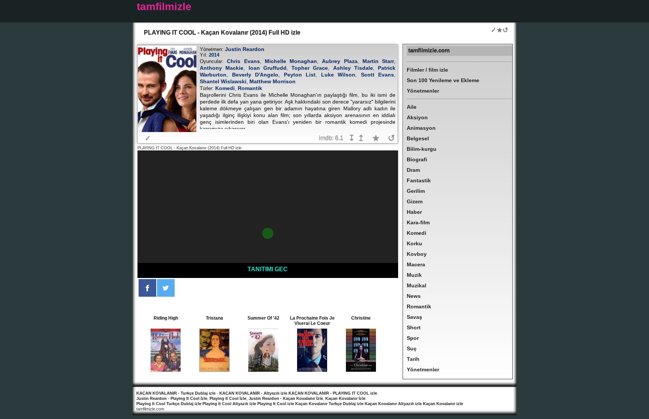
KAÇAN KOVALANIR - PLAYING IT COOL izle (332, 393)
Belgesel (418, 138)
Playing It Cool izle (275, 403)
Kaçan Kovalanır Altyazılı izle (393, 403)
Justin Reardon (244, 49)
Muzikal (416, 285)
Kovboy (417, 254)
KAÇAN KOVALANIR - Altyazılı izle (253, 393)
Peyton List (300, 75)
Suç (412, 348)
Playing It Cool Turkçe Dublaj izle (168, 403)
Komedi (225, 88)
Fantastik (419, 180)
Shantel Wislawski (223, 81)
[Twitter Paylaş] (166, 288)
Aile (412, 107)
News (414, 296)
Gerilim (416, 191)
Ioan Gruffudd (268, 68)
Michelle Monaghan (291, 61)
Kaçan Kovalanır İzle (345, 398)
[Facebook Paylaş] (147, 288)
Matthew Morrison (272, 81)
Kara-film (418, 222)
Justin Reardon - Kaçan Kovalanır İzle (286, 398)
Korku (414, 243)
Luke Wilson (338, 75)
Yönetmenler (423, 91)
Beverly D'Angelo (255, 75)
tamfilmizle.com (429, 50)
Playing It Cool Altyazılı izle (229, 403)
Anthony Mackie (221, 68)
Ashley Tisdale (353, 68)
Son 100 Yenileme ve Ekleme (443, 80)
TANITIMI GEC (268, 269)
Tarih (413, 359)
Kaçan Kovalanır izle (443, 403)
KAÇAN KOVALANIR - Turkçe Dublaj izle (176, 393)
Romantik (250, 88)
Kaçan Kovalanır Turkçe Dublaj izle (329, 403)
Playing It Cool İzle (228, 398)
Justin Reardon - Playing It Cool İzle (171, 398)
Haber (414, 212)
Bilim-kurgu (421, 149)
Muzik (414, 275)
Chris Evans (243, 61)
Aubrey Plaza (339, 61)
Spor (413, 338)
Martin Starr (378, 61)
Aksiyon (417, 117)
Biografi (417, 159)
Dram (413, 170)
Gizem (415, 201)
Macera (416, 264)
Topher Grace (309, 68)
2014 (214, 55)
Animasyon (421, 128)
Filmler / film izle (427, 70)
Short (414, 327)
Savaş (414, 317)
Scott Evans (377, 75)
